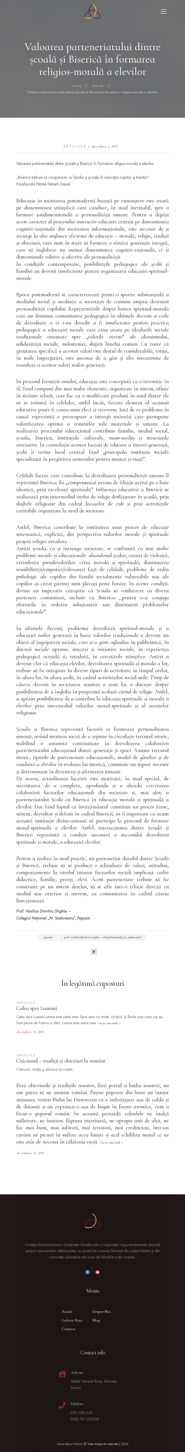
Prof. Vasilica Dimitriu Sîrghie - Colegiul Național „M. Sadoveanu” (102, 937)
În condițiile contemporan (46, 264)
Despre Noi (101, 1311)
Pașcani (48, 937)
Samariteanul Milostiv (70, 1444)
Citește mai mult (107, 1023)
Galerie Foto (72, 1320)
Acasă (67, 1311)
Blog (96, 1320)
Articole (74, 146)
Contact (68, 1328)
